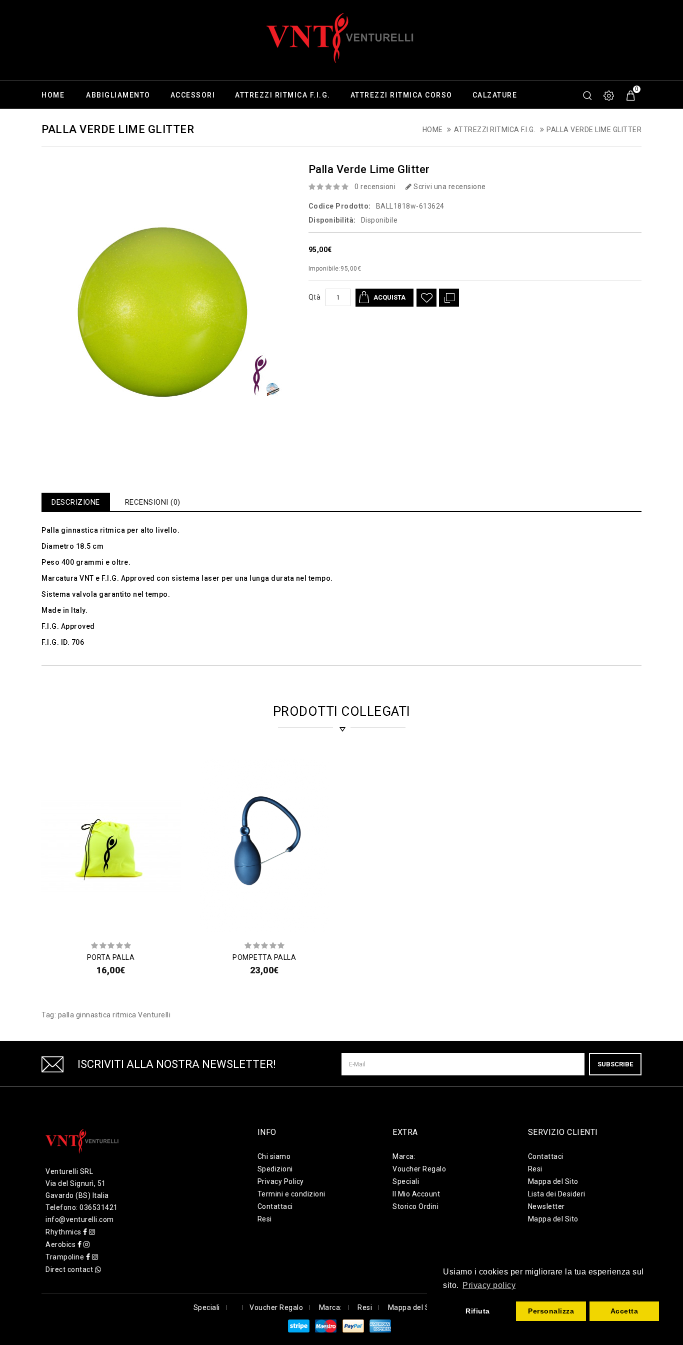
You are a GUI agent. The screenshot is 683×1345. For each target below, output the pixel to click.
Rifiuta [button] (478, 1311)
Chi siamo (274, 1156)
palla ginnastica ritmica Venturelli (114, 1015)
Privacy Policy (281, 1181)
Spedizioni (275, 1169)
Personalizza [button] (551, 1311)
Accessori (193, 95)
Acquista (390, 297)
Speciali (405, 1181)
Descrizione (76, 502)
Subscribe (615, 1064)
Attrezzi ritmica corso (401, 95)
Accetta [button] (624, 1311)
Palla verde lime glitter (594, 130)
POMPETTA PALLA (264, 957)
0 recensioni (375, 187)
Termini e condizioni (292, 1194)
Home (53, 95)
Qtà (314, 297)
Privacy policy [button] (489, 1285)
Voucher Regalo (419, 1169)
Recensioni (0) (152, 502)
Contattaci (275, 1206)
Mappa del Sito (553, 1181)
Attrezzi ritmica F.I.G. (282, 95)
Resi (265, 1219)
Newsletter (546, 1206)
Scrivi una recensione (449, 187)
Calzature (495, 95)
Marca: (404, 1156)
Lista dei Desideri (557, 1194)
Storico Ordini (415, 1206)
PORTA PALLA (111, 957)
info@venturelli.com (80, 1219)
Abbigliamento (118, 95)
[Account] (609, 96)
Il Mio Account (416, 1194)
